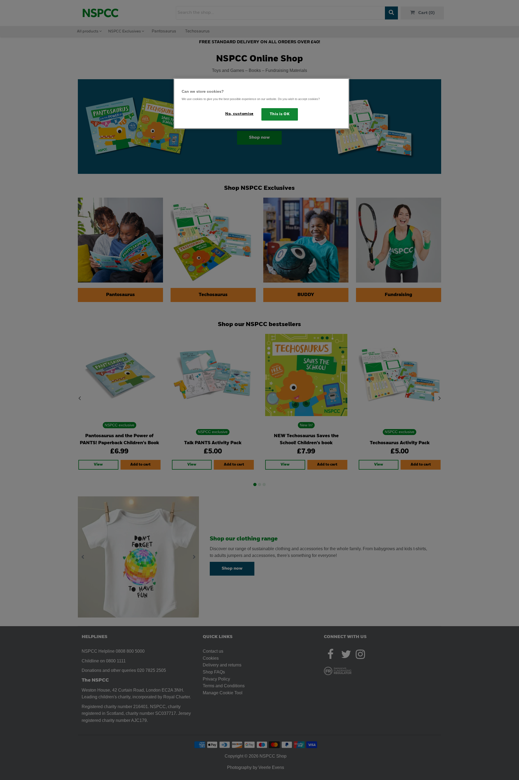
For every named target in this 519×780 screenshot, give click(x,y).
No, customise (239, 114)
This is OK (280, 114)
